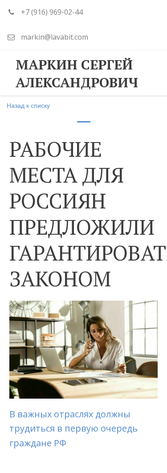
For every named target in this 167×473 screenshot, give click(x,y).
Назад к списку (28, 105)
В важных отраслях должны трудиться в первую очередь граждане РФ (73, 428)
